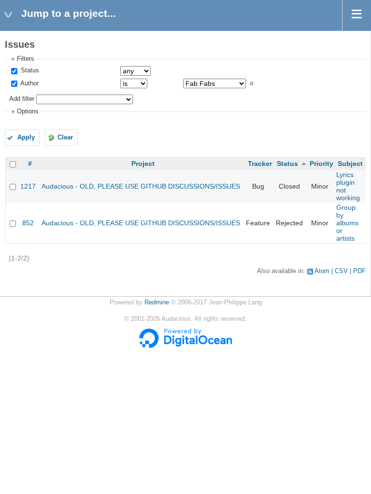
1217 (28, 186)
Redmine (156, 302)
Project (143, 163)
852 (28, 223)
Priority (321, 163)
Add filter (21, 99)
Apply (26, 137)
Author (29, 83)
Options (28, 111)
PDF (359, 271)
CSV (341, 271)
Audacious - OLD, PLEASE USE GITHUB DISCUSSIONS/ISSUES (141, 186)
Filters (25, 58)
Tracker (260, 163)
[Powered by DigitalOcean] (185, 346)
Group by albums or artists (347, 223)
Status (29, 70)
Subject (350, 163)
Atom (321, 271)
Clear (65, 137)
